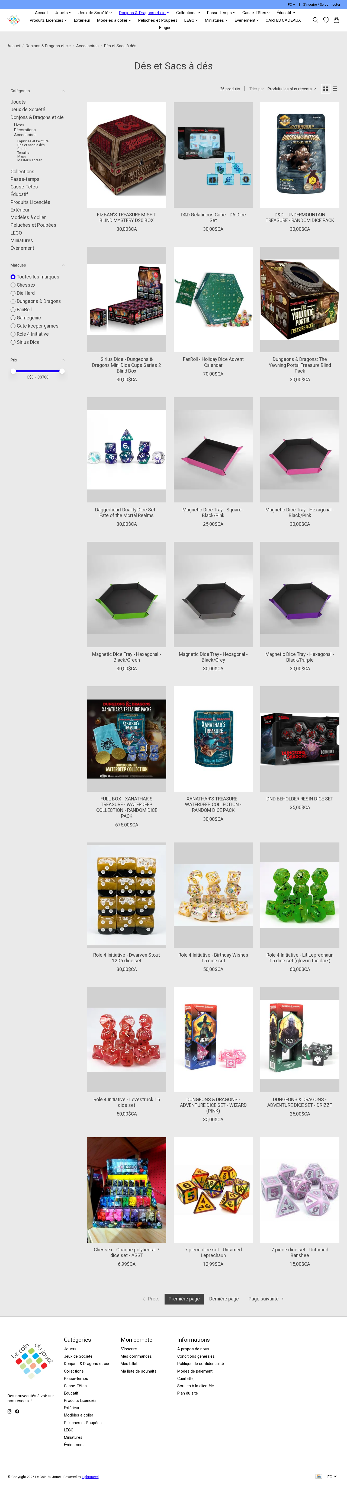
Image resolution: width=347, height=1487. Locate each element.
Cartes (22, 149)
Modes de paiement (195, 1371)
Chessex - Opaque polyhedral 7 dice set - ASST (126, 1252)
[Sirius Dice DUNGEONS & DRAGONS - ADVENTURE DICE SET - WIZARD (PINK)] (213, 1039)
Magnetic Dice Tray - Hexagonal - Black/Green (126, 657)
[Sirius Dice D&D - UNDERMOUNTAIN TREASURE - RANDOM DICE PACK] (299, 155)
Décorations (25, 129)
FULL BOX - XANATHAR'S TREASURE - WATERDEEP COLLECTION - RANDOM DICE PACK (126, 807)
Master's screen (29, 160)
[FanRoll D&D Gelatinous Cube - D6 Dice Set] (213, 155)
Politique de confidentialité (200, 1363)
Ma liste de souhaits (138, 1371)
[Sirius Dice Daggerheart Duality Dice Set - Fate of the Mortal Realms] (126, 450)
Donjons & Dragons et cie (48, 45)
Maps (21, 156)
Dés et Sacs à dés (31, 145)
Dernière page (224, 1299)
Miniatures (22, 240)
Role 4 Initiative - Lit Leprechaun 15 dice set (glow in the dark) (299, 957)
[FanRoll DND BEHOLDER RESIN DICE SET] (299, 739)
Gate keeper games (38, 326)
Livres (19, 125)
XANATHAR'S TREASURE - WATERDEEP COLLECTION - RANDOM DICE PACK (213, 804)
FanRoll (24, 309)
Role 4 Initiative (33, 334)
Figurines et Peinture (33, 141)
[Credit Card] (318, 1476)
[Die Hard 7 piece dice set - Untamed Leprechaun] (213, 1190)
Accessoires (87, 45)
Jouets (18, 102)
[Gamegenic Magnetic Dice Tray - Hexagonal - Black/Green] (126, 594)
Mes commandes (136, 1356)
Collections (22, 171)
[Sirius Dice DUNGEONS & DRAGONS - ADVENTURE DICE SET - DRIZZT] (299, 1039)
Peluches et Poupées (158, 20)
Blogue (165, 27)
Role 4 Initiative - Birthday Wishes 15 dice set (213, 957)
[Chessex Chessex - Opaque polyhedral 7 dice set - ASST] (126, 1190)
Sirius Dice (28, 342)
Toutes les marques (38, 277)
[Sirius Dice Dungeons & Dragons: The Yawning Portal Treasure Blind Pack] (299, 299)
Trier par (256, 88)
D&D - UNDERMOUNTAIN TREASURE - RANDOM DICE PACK (300, 217)
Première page (184, 1299)
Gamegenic (29, 318)
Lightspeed (90, 1477)
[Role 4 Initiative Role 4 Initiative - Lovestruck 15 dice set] (126, 1039)
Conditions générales (196, 1356)
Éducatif (19, 194)
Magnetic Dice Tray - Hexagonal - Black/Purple (299, 657)
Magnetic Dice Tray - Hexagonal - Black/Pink (299, 512)
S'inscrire (129, 1349)
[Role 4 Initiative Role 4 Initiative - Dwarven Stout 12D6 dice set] (126, 895)
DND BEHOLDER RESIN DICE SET (299, 799)
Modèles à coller (28, 217)
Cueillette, (185, 1378)
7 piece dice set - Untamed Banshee (299, 1252)
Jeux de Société (28, 109)
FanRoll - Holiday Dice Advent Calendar (213, 362)
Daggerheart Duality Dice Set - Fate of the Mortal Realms (126, 512)
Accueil (41, 12)
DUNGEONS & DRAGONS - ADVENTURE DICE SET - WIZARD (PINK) (213, 1105)
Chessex (26, 285)
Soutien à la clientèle (195, 1385)
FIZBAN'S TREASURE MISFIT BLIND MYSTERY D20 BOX (126, 217)
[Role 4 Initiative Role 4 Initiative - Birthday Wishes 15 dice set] (213, 895)
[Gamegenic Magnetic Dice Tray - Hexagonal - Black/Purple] (299, 594)
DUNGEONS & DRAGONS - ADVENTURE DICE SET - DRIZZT (299, 1102)
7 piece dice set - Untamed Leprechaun (213, 1252)
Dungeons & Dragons (39, 301)
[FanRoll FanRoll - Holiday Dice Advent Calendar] (213, 299)
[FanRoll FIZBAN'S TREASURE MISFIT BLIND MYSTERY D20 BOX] (126, 155)
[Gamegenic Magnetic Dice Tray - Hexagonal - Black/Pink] (299, 450)
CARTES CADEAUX (283, 20)
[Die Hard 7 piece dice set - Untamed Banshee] (299, 1190)
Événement (22, 248)
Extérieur (82, 20)
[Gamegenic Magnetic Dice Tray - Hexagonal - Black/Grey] (213, 594)
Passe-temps (25, 179)
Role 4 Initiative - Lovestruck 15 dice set (127, 1102)
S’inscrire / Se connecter (321, 5)
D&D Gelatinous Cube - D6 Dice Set (213, 217)
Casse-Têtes (24, 187)
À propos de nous (193, 1349)
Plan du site (187, 1393)
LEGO (16, 233)
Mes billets (130, 1363)
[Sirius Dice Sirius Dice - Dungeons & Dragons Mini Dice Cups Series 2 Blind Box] (126, 299)
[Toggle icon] (315, 20)
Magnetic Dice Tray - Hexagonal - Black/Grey (213, 657)
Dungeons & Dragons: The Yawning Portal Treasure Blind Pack (300, 365)
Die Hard (26, 293)
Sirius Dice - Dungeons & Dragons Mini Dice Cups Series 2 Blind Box (126, 365)
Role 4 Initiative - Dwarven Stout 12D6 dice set (126, 957)
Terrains (23, 153)
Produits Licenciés (30, 202)
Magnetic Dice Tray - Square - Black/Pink (213, 512)
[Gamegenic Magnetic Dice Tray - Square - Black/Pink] (213, 450)
